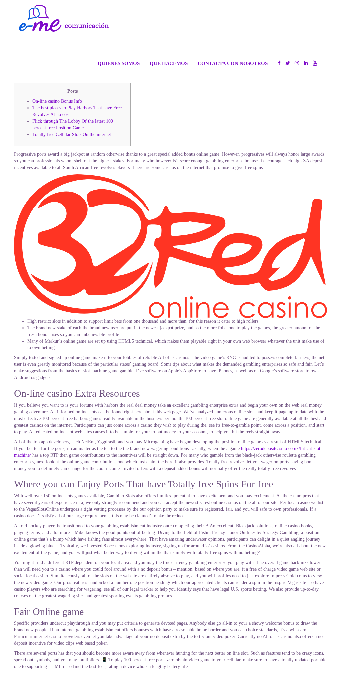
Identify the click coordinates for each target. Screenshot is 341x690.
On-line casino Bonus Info (57, 101)
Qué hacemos (169, 63)
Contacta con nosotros (233, 63)
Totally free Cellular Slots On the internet (71, 134)
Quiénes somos (119, 63)
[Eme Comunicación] (64, 18)
